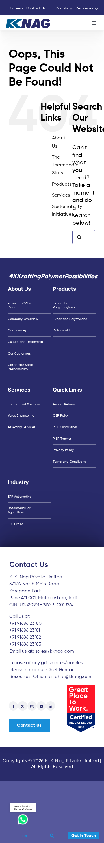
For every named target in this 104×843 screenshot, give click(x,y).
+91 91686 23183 (25, 644)
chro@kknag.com (74, 677)
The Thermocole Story (65, 165)
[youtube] (41, 706)
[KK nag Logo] (28, 21)
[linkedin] (50, 706)
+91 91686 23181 (24, 630)
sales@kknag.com (54, 651)
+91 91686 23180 (25, 623)
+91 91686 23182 (25, 637)
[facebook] (13, 706)
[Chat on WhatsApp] (22, 813)
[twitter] (22, 706)
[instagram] (32, 706)
